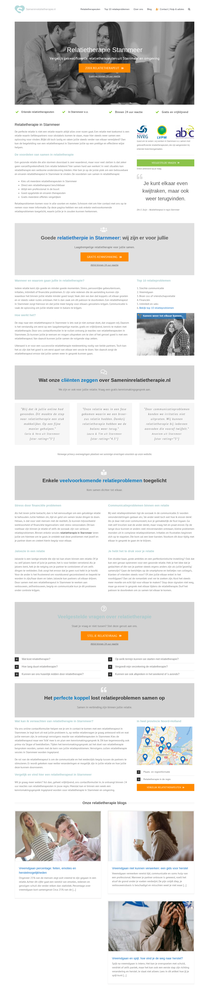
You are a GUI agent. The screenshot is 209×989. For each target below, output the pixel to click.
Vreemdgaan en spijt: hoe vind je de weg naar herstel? (147, 958)
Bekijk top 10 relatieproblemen (156, 307)
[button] (189, 9)
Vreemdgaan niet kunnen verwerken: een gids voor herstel (150, 868)
